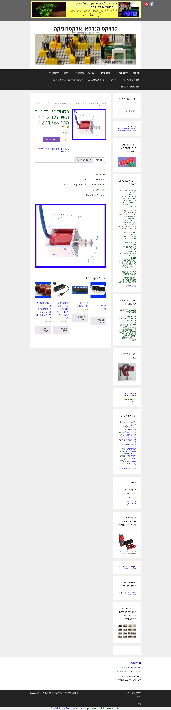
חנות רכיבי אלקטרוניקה (131, 80)
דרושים (113, 80)
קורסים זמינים (105, 73)
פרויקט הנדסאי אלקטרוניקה (86, 28)
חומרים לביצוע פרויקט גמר (130, 87)
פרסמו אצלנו (135, 663)
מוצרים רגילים (52, 148)
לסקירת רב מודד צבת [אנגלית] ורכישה (127, 567)
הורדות (66, 73)
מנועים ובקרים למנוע (128, 444)
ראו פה (138, 696)
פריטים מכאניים (87, 103)
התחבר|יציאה (54, 73)
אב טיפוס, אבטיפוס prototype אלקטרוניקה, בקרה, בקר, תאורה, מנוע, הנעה (80, 80)
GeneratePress (36, 693)
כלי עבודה (132, 427)
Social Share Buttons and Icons (69, 708)
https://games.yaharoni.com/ (127, 593)
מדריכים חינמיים (122, 73)
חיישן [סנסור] (131, 424)
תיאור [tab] (99, 159)
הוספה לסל (51, 139)
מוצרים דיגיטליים (129, 432)
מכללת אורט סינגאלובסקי (131, 502)
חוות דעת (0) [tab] (84, 159)
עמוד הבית (101, 103)
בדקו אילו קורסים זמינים (131, 667)
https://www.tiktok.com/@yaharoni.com (127, 129)
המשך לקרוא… (130, 286)
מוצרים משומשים (129, 434)
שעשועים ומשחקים (128, 468)
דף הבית (136, 73)
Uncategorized (127, 422)
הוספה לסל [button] (100, 321)
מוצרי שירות (131, 429)
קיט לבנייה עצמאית (128, 463)
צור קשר (91, 73)
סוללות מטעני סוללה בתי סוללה (128, 452)
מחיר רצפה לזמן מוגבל (127, 440)
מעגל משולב (131, 449)
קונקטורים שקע (130, 461)
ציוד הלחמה (131, 458)
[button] (76, 113)
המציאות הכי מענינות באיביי (129, 394)
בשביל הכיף (79, 73)
